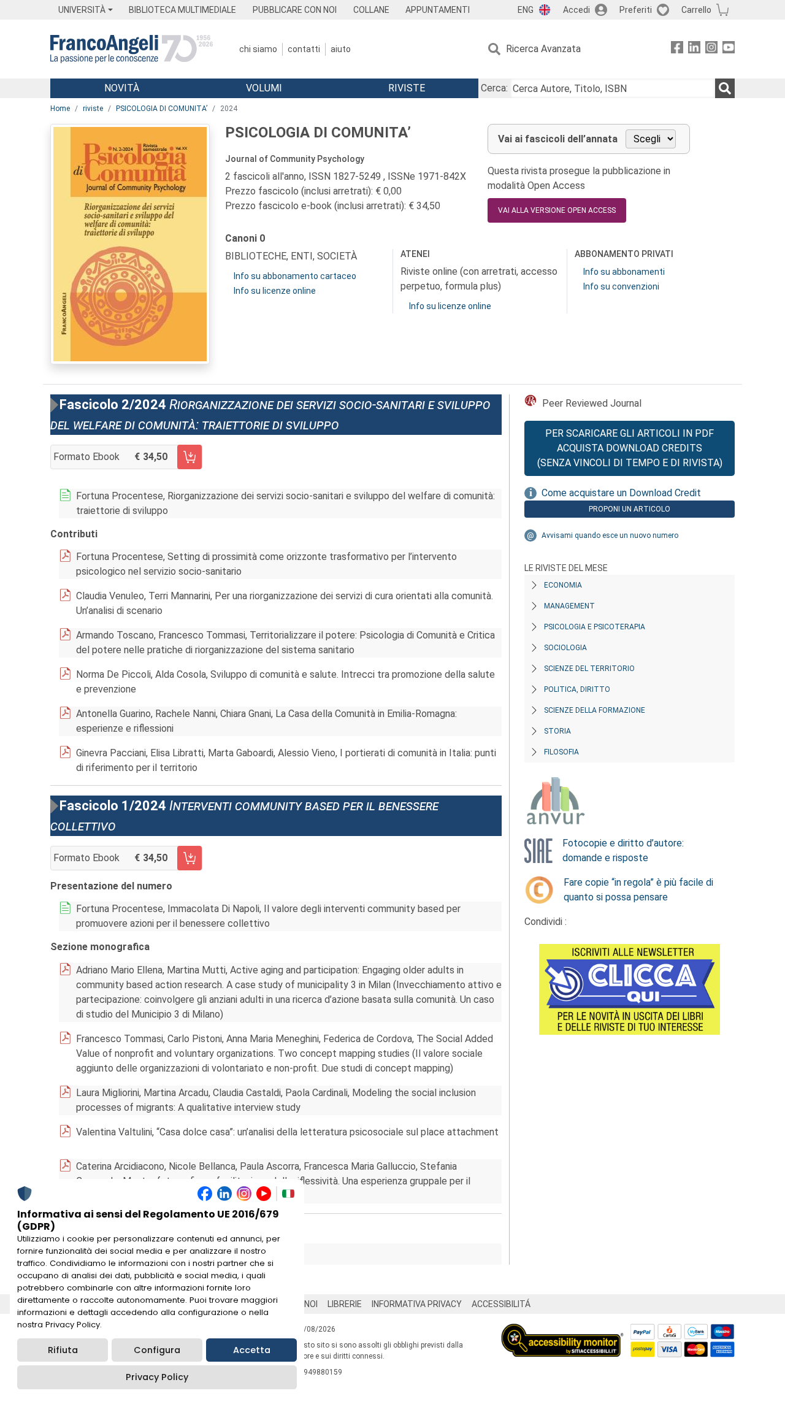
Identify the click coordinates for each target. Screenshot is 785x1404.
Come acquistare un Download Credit (621, 493)
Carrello (696, 10)
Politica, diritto (577, 689)
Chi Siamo (258, 49)
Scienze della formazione (594, 710)
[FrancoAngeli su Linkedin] (694, 49)
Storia (557, 731)
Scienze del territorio (589, 668)
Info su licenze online (275, 291)
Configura (157, 1350)
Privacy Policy (157, 1377)
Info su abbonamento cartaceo (295, 276)
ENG (526, 10)
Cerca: (494, 88)
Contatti (304, 49)
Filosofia (561, 752)
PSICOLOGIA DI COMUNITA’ (161, 108)
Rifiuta (63, 1350)
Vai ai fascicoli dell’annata (558, 139)
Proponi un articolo (629, 509)
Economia (563, 585)
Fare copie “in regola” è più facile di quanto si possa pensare (638, 890)
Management (569, 606)
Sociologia (565, 647)
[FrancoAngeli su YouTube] (728, 49)
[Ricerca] (725, 88)
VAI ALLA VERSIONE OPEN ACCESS (557, 210)
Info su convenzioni (621, 286)
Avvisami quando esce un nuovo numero (610, 535)
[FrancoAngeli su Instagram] (711, 49)
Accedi (576, 10)
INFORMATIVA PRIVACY (417, 1304)
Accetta (251, 1350)
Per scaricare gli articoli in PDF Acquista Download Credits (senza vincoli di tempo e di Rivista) (629, 448)
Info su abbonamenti (624, 272)
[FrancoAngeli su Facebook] (677, 49)
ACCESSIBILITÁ (501, 1304)
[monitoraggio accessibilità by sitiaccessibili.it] (562, 1331)
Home (60, 108)
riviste (93, 108)
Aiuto (341, 49)
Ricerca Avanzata (543, 49)
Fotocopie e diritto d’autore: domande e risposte (623, 850)
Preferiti (635, 10)
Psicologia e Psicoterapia (594, 627)
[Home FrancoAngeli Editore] (131, 49)
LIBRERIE (344, 1304)
